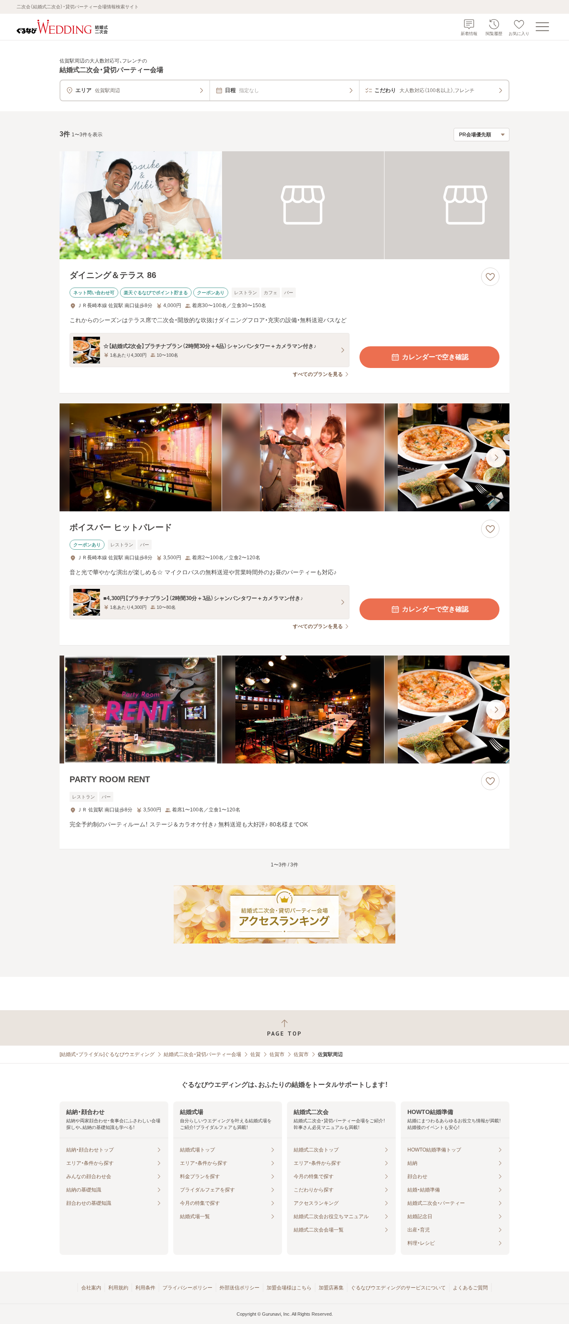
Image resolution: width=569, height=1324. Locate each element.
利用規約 (118, 1288)
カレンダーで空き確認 (435, 356)
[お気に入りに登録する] (490, 277)
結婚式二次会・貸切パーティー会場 (202, 1054)
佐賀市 (277, 1054)
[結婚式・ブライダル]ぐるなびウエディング (107, 1054)
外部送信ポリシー (240, 1288)
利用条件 (145, 1288)
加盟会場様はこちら (289, 1288)
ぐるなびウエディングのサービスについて (398, 1288)
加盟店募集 (331, 1288)
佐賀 (255, 1054)
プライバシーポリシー (187, 1288)
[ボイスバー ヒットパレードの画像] (284, 457)
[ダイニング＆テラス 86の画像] (284, 205)
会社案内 (91, 1288)
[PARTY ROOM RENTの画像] (284, 709)
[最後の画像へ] (496, 458)
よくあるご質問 (470, 1288)
